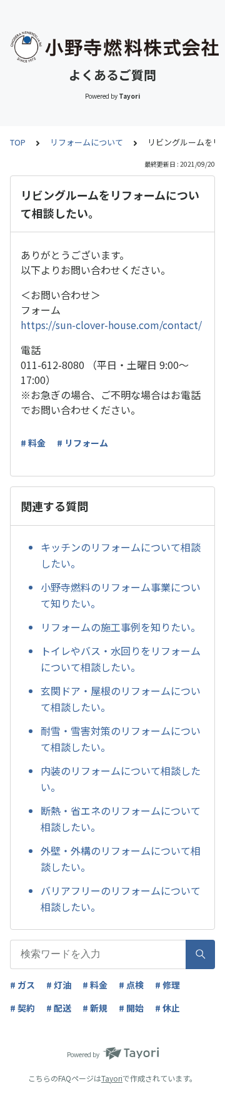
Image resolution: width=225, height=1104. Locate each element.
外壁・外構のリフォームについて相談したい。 (121, 858)
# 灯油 (58, 984)
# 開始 (131, 1008)
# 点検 (131, 984)
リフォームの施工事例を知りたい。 (121, 626)
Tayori (111, 1078)
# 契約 (22, 1008)
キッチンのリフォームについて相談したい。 (121, 555)
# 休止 (167, 1008)
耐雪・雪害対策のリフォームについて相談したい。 (121, 738)
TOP (18, 142)
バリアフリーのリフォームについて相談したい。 (121, 898)
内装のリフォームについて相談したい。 (121, 778)
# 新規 (95, 1008)
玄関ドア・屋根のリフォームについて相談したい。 (121, 698)
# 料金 (33, 442)
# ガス (22, 984)
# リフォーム (82, 442)
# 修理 (167, 984)
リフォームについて (86, 142)
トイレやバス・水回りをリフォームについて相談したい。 (121, 658)
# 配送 (58, 1008)
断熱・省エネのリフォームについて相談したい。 (121, 818)
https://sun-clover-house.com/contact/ (111, 324)
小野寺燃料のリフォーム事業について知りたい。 (121, 595)
